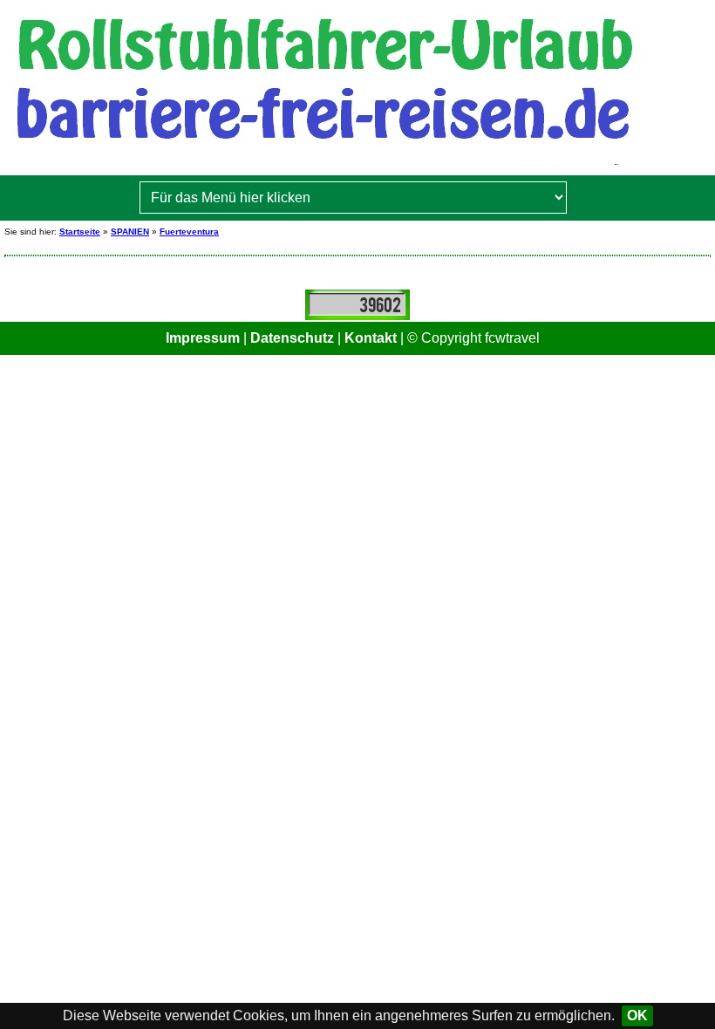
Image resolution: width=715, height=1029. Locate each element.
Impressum (203, 338)
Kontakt (370, 338)
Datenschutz (292, 338)
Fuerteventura (189, 231)
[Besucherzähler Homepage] (357, 303)
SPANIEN (130, 231)
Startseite (79, 231)
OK (637, 1015)
